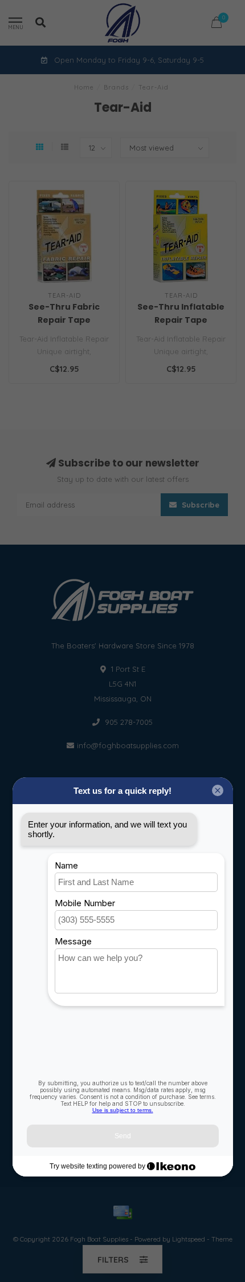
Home (84, 87)
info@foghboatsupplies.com (128, 745)
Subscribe (199, 504)
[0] (216, 24)
